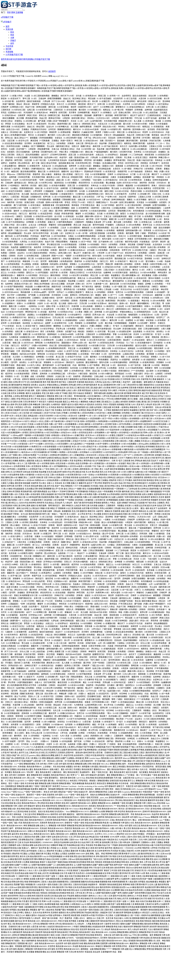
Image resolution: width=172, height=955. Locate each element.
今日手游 (9, 46)
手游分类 (9, 29)
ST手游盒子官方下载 (14, 55)
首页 (7, 26)
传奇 (9, 12)
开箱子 (13, 41)
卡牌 (12, 38)
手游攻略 (9, 52)
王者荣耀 (19, 12)
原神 (13, 12)
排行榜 (8, 49)
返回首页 (52, 71)
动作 (12, 43)
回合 (12, 32)
